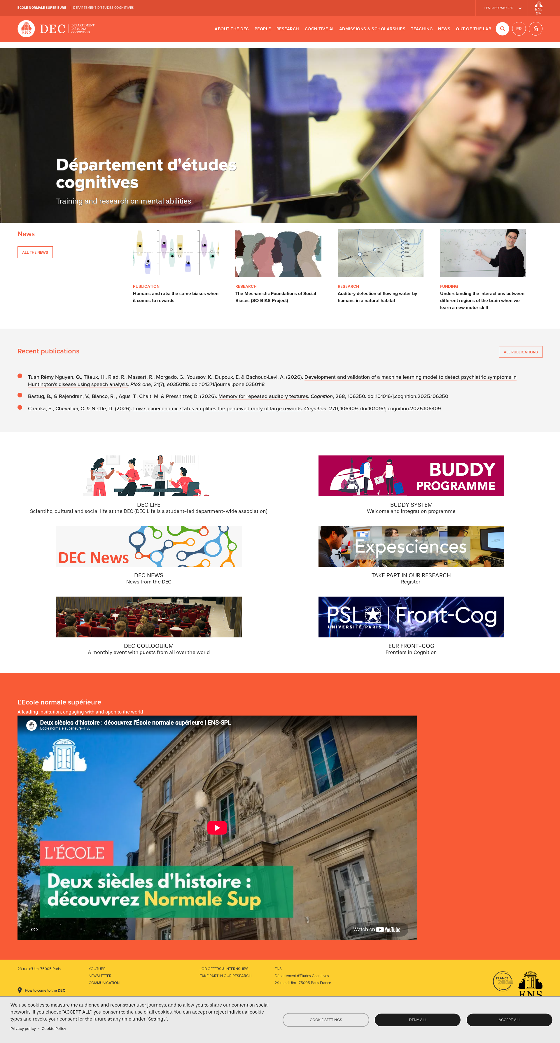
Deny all (418, 1019)
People (263, 29)
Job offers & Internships (224, 969)
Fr (519, 29)
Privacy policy (23, 1028)
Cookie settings (326, 1019)
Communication (104, 983)
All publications (521, 352)
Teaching (422, 29)
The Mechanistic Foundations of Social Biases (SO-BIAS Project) (275, 297)
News (444, 29)
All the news (35, 252)
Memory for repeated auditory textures (263, 396)
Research (287, 29)
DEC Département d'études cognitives (56, 29)
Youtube (97, 969)
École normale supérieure (42, 8)
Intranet (535, 29)
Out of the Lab (473, 29)
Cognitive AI (319, 29)
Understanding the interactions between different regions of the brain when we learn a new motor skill (482, 301)
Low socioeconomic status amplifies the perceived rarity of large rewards (217, 408)
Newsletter (100, 976)
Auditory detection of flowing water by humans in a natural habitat (377, 297)
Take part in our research (225, 976)
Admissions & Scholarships (372, 29)
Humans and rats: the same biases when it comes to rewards (175, 297)
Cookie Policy (54, 1028)
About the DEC (232, 29)
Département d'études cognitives (103, 8)
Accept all (509, 1019)
